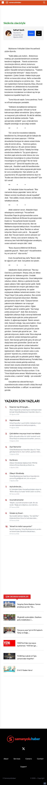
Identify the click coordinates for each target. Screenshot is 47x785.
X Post (38, 33)
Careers (28, 759)
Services (17, 759)
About (6, 759)
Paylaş (31, 33)
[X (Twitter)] (23, 748)
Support (23, 766)
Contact (40, 759)
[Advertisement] (23, 569)
